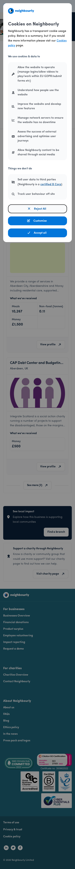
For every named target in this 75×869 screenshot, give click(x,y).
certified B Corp (50, 184)
